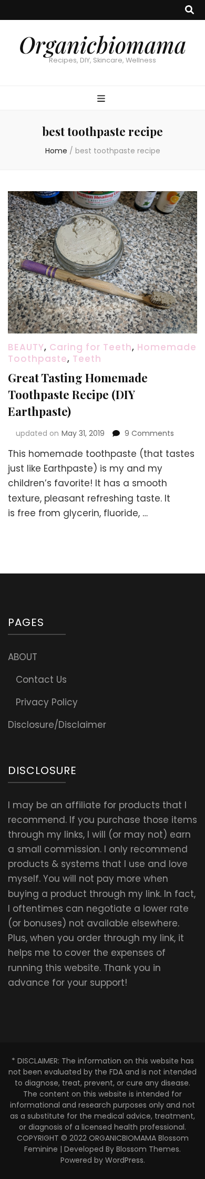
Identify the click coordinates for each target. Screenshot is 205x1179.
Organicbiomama (102, 44)
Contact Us (41, 679)
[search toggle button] (189, 10)
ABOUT (22, 657)
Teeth (87, 358)
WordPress (124, 1160)
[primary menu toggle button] (102, 98)
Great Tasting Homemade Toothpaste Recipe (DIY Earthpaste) (78, 394)
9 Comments (149, 433)
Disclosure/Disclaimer (57, 724)
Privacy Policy (47, 702)
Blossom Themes (147, 1149)
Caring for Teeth (90, 347)
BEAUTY (26, 347)
